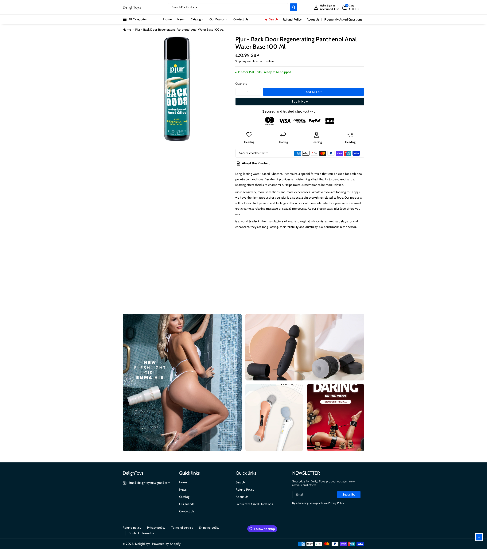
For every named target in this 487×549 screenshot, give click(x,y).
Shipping (241, 61)
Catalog (196, 19)
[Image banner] (182, 382)
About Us (242, 497)
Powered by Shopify (166, 544)
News (183, 489)
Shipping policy (209, 527)
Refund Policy (245, 489)
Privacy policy (156, 527)
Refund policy (132, 527)
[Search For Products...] (293, 7)
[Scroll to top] (479, 537)
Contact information (142, 533)
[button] (353, 7)
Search (240, 482)
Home (127, 29)
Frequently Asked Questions (254, 504)
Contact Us (186, 511)
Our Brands (217, 19)
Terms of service (182, 527)
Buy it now (300, 101)
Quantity (241, 83)
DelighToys (142, 544)
